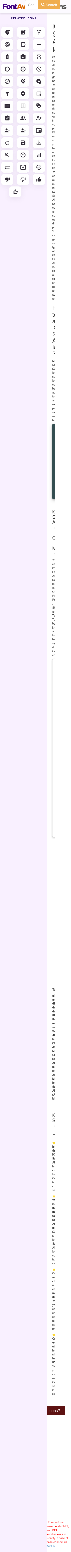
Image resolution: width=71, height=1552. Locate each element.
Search (51, 4)
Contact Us (48, 1546)
